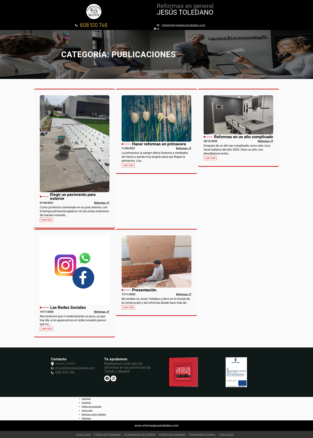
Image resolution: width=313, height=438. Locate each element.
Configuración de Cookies (140, 434)
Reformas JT (101, 202)
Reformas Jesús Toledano (94, 414)
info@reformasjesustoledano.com (183, 25)
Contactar (86, 399)
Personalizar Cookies (202, 434)
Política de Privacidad (107, 434)
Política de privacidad (91, 406)
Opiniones (86, 418)
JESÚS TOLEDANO (185, 12)
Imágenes (86, 402)
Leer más (47, 220)
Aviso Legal (87, 410)
